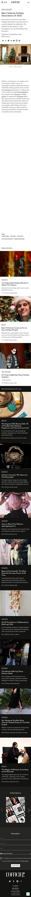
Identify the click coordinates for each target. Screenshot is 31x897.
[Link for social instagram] (17, 882)
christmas (5, 236)
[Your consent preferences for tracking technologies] (28, 894)
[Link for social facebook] (13, 882)
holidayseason (7, 239)
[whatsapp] (16, 41)
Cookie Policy (15, 894)
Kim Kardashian (22, 92)
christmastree (19, 239)
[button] (29, 810)
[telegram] (19, 41)
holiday (13, 236)
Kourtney (17, 94)
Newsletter (15, 888)
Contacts (15, 886)
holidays (20, 236)
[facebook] (5, 41)
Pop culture (7, 9)
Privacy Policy (25, 861)
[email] (3, 41)
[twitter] (14, 41)
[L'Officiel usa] (15, 2)
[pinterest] (8, 41)
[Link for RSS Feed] (21, 881)
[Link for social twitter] (10, 882)
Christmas (7, 90)
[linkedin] (11, 41)
